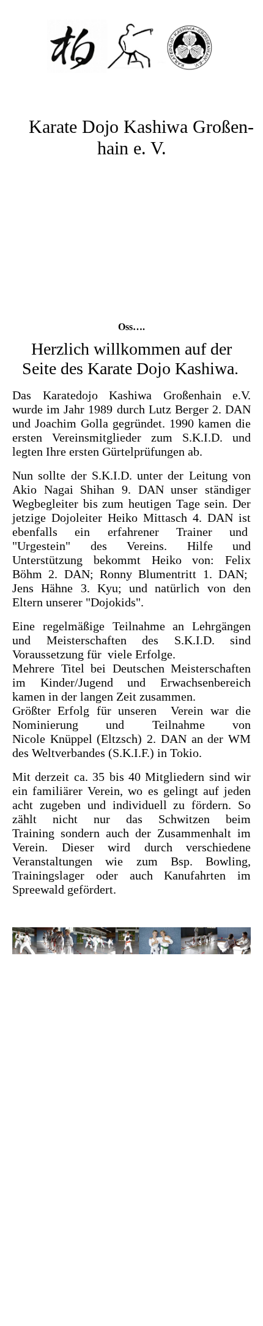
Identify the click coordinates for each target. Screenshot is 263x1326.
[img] (131, 46)
